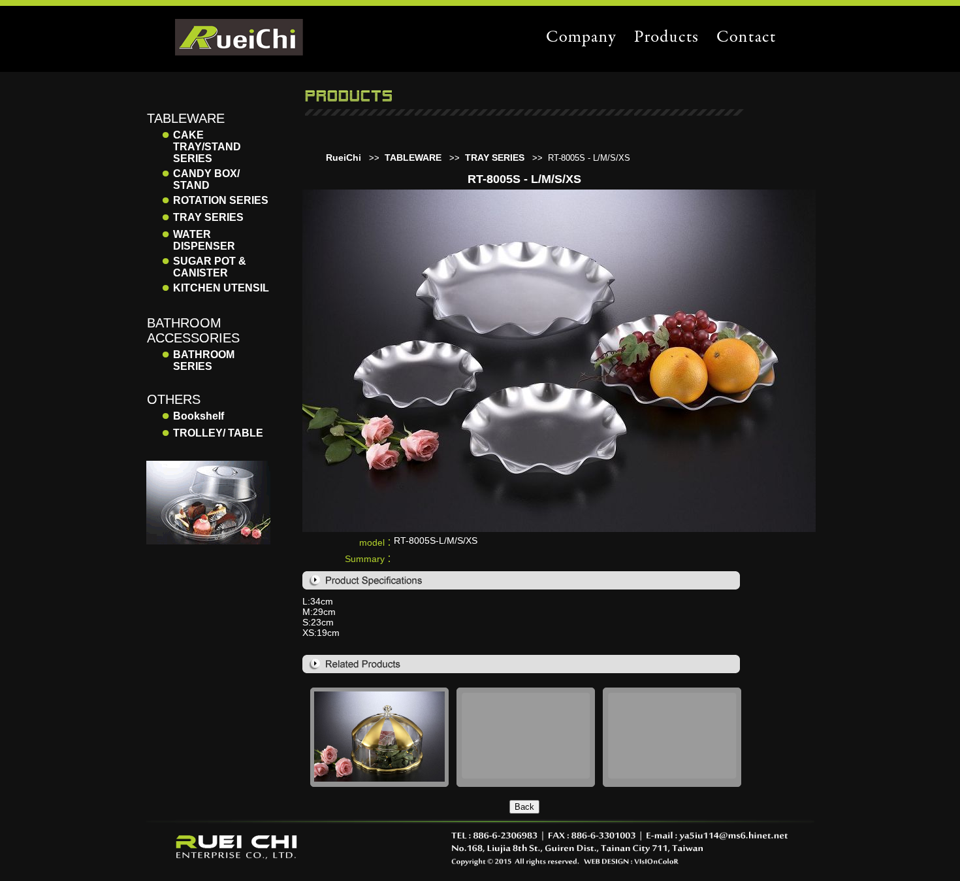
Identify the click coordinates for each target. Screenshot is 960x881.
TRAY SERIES (208, 217)
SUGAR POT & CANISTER (209, 267)
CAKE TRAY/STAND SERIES (207, 146)
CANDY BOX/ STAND (206, 179)
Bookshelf (198, 416)
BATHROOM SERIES (203, 360)
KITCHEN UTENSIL (221, 287)
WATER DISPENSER (204, 240)
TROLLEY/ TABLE (218, 433)
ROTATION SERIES (220, 200)
